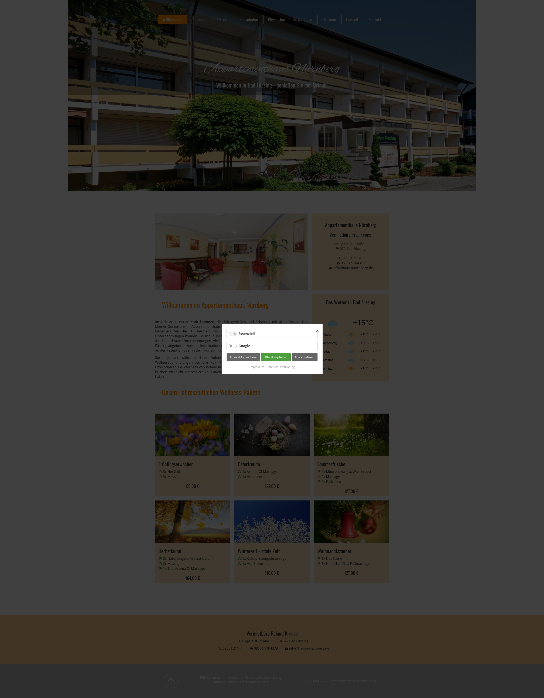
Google (244, 345)
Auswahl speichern (243, 357)
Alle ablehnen (304, 357)
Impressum (256, 367)
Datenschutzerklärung (280, 367)
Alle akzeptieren (276, 357)
